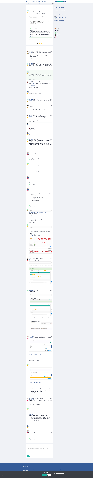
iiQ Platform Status (50, 470)
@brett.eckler (30, 100)
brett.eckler (30, 105)
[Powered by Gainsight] (46, 460)
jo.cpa (57, 36)
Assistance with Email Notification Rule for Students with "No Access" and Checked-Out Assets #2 (60, 21)
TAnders (58, 28)
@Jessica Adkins (31, 64)
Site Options (33, 83)
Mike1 (30, 10)
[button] (60, 1)
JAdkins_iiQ (30, 51)
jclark (57, 32)
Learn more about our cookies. (60, 473)
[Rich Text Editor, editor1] (39, 451)
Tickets (40, 3)
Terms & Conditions (41, 461)
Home (27, 3)
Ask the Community (36, 3)
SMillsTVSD (58, 30)
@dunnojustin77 (32, 153)
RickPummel (58, 34)
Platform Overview (44, 470)
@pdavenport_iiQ (33, 85)
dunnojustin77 (31, 139)
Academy (45, 1)
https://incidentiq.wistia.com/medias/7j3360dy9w (35, 354)
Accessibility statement (51, 461)
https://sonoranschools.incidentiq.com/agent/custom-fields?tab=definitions (38, 212)
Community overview (30, 3)
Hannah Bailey (31, 258)
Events (42, 1)
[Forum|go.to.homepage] (28, 1)
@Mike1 (31, 52)
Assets (55, 16)
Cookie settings (46, 461)
